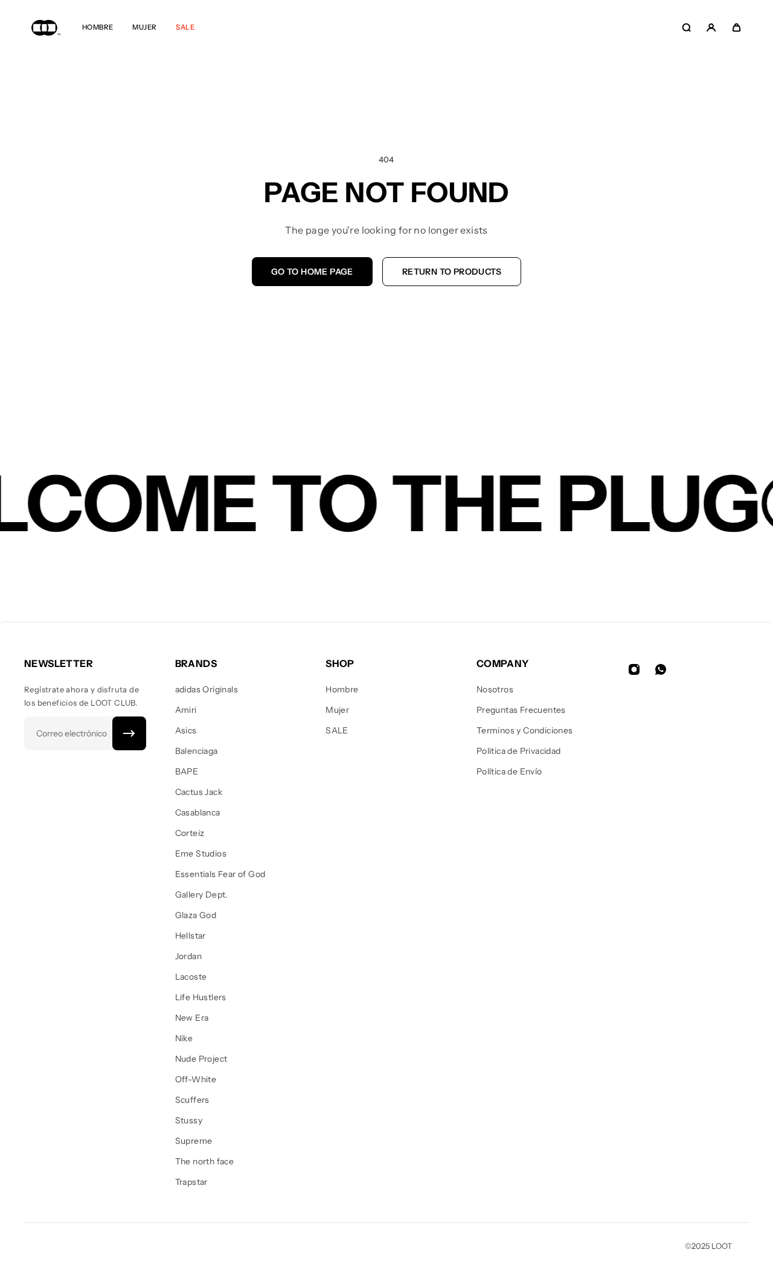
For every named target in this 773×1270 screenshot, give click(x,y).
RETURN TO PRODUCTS (451, 271)
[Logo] (45, 27)
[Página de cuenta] (711, 27)
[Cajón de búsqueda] (686, 27)
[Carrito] (736, 27)
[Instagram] (634, 669)
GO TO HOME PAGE (312, 271)
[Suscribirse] (129, 733)
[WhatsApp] (660, 669)
